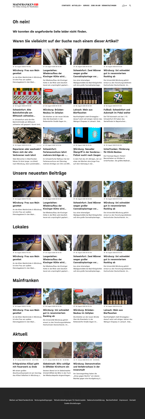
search (130, 5)
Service (86, 5)
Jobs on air (95, 5)
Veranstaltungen (109, 5)
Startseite (66, 5)
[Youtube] (78, 393)
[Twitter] (72, 393)
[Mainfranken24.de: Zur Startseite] (25, 5)
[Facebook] (66, 393)
